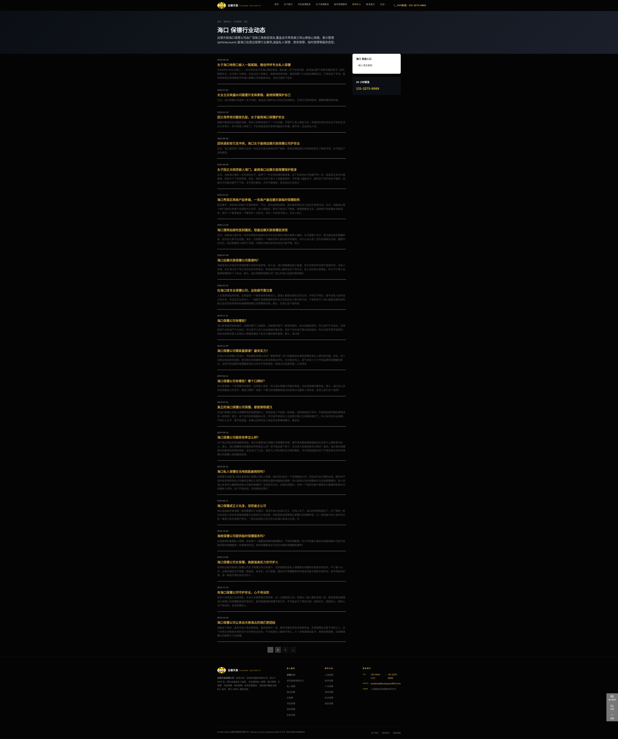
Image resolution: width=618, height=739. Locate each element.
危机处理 (291, 715)
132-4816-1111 (376, 676)
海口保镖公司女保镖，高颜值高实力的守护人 (247, 562)
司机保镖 (291, 703)
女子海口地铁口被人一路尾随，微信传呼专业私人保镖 (254, 65)
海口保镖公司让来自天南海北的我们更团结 (246, 623)
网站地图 (397, 733)
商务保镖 (291, 709)
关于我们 (375, 733)
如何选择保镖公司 (295, 680)
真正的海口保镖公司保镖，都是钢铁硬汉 (244, 407)
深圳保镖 (329, 692)
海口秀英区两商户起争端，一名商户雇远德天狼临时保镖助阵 (258, 200)
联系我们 (386, 733)
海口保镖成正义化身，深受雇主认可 (241, 506)
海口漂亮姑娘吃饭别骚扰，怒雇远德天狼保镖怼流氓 (252, 230)
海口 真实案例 (365, 65)
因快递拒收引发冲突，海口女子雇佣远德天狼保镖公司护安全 (258, 143)
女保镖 (290, 697)
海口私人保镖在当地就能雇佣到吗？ (241, 472)
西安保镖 (329, 703)
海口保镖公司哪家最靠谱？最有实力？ (243, 351)
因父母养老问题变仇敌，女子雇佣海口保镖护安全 (251, 117)
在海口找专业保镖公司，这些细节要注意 (244, 290)
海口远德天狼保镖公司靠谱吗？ (238, 260)
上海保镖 (329, 674)
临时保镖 (291, 692)
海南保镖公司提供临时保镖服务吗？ (241, 536)
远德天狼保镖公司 (225, 678)
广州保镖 (329, 686)
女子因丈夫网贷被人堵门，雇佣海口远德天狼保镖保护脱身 (257, 170)
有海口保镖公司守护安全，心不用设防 (243, 592)
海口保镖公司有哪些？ (232, 321)
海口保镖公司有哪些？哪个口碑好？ (241, 381)
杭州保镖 (329, 697)
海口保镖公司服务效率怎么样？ (238, 437)
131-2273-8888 (367, 88)
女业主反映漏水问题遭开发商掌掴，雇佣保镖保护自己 (254, 95)
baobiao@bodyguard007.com (386, 683)
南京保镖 (329, 680)
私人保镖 (291, 686)
